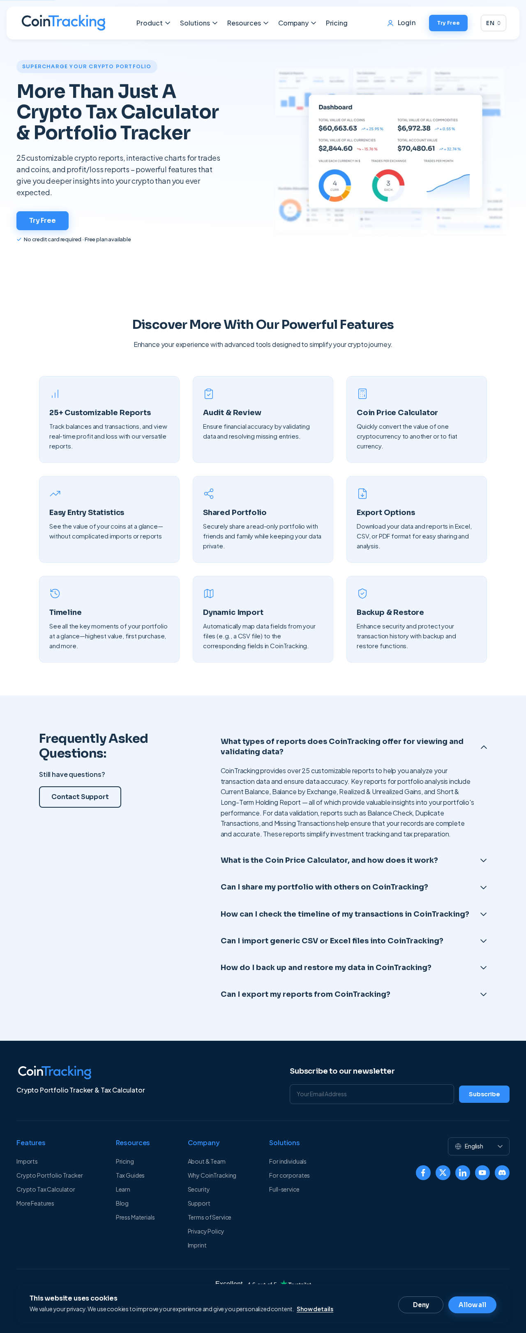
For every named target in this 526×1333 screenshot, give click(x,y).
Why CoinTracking (212, 1175)
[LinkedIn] (462, 1172)
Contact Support (80, 796)
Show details (315, 1308)
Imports (27, 1161)
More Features (35, 1203)
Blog (122, 1203)
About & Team (207, 1161)
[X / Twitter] (443, 1172)
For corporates (289, 1175)
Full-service (284, 1189)
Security (199, 1189)
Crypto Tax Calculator (45, 1189)
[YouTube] (482, 1172)
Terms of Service (210, 1217)
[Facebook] (423, 1172)
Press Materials (135, 1217)
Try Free (448, 22)
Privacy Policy (206, 1231)
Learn (123, 1189)
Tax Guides (130, 1175)
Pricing (337, 22)
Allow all (472, 1305)
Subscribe (484, 1094)
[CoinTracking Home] (63, 23)
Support (199, 1203)
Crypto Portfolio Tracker (49, 1175)
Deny (421, 1305)
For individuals (288, 1161)
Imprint (197, 1245)
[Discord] (502, 1172)
